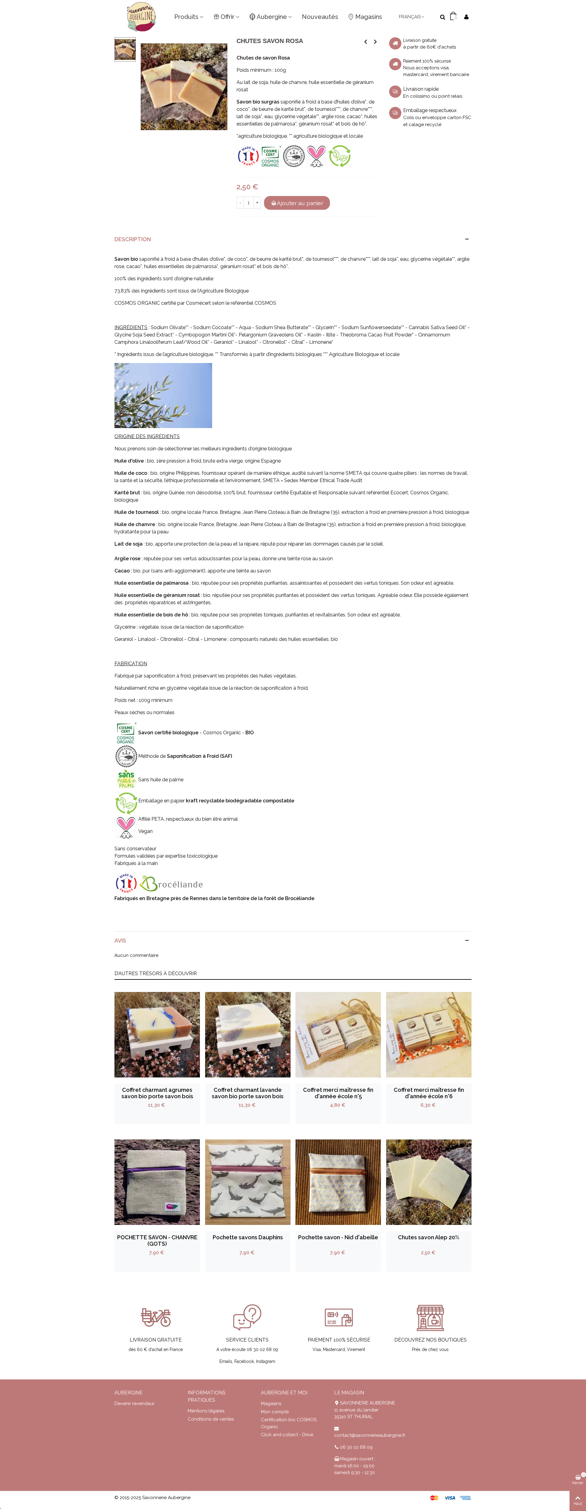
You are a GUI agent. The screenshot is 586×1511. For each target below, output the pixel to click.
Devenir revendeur (134, 1403)
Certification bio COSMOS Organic (289, 1423)
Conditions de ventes (211, 1419)
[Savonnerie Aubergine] (141, 16)
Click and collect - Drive (287, 1434)
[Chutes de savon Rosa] (184, 86)
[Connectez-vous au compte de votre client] (466, 17)
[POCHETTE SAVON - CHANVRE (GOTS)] (157, 1182)
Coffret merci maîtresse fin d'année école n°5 (338, 1093)
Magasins (368, 16)
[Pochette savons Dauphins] (248, 1182)
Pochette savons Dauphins (248, 1237)
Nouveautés (320, 16)
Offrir (227, 16)
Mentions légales (206, 1411)
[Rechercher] (442, 16)
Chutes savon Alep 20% (428, 1237)
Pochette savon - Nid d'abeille (338, 1237)
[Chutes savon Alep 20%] (375, 41)
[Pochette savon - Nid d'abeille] (338, 1182)
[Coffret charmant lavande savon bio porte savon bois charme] (248, 1035)
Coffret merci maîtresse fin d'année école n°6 (429, 1093)
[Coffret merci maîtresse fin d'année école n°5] (338, 1035)
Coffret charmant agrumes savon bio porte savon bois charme (157, 1096)
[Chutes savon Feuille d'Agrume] (365, 41)
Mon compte (275, 1412)
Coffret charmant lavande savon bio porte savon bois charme (248, 1096)
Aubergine (272, 16)
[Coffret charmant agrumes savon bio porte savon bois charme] (157, 1035)
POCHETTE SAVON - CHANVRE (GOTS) (157, 1240)
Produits (186, 16)
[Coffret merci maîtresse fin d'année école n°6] (429, 1035)
